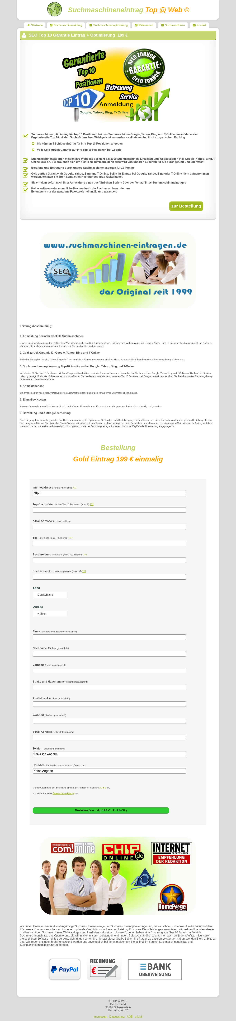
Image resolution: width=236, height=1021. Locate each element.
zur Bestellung (186, 206)
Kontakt (201, 25)
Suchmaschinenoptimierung (110, 25)
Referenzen (145, 25)
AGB (130, 1016)
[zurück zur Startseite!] (54, 15)
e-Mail (139, 1016)
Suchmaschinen (174, 25)
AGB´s (102, 787)
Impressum (100, 1016)
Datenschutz (117, 1016)
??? (74, 487)
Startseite (36, 25)
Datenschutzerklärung (63, 793)
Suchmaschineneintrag (67, 25)
